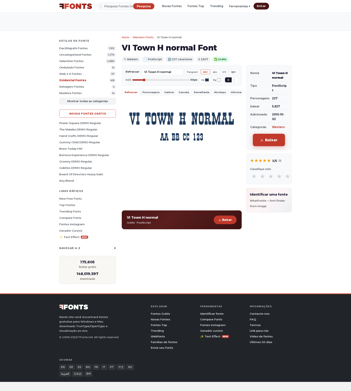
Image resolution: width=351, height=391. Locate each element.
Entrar (261, 6)
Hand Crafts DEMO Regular (78, 136)
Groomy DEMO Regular (75, 161)
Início (125, 37)
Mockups (220, 92)
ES (79, 367)
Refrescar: (133, 71)
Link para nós (259, 330)
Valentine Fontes (71, 61)
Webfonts (158, 336)
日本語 (78, 373)
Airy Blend (66, 180)
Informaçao (238, 92)
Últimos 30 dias (261, 342)
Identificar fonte (212, 313)
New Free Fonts (70, 198)
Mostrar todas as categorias (87, 101)
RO (88, 367)
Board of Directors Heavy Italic (81, 174)
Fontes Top (196, 6)
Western (278, 127)
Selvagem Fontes (71, 86)
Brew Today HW (70, 148)
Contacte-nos (259, 313)
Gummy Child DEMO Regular (79, 142)
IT (104, 367)
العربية (65, 373)
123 (224, 71)
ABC (205, 71)
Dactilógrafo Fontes (73, 48)
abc (215, 71)
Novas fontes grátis (87, 113)
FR (96, 367)
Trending (216, 6)
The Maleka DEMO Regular (78, 129)
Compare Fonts (70, 218)
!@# (233, 71)
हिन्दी (88, 373)
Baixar (227, 220)
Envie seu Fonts (162, 347)
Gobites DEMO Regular (75, 168)
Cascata (184, 92)
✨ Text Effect (73, 237)
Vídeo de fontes (261, 336)
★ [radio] (254, 176)
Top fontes (67, 205)
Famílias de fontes (164, 342)
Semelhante (202, 92)
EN (63, 367)
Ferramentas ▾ (239, 6)
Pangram (192, 71)
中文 (121, 367)
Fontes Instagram (72, 224)
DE (71, 367)
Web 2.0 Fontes (70, 74)
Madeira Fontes (70, 93)
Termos (255, 325)
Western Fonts (143, 37)
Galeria (169, 92)
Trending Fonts (70, 211)
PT (112, 367)
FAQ (253, 319)
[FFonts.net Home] (75, 6)
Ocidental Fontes (72, 80)
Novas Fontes (172, 6)
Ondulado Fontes (71, 67)
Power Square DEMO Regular (80, 123)
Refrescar (131, 92)
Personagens (151, 92)
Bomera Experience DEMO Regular (84, 155)
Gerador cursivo (70, 230)
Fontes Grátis (160, 313)
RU (130, 367)
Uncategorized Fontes (75, 54)
